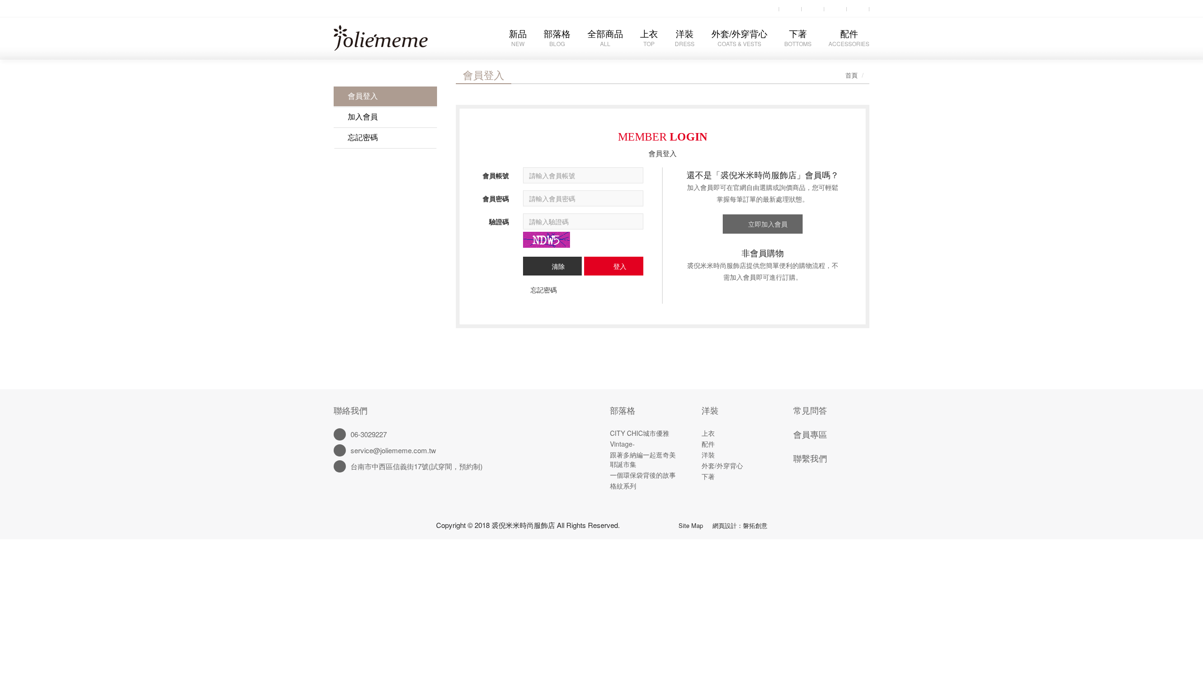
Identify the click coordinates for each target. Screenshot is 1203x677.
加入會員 (363, 116)
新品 (518, 37)
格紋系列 (623, 485)
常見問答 (810, 410)
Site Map (691, 525)
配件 (848, 37)
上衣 (649, 37)
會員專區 (810, 434)
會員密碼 (496, 198)
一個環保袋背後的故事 (643, 475)
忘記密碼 (363, 137)
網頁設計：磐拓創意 (739, 525)
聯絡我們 (350, 410)
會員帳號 (496, 175)
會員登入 (363, 95)
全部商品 (605, 37)
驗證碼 (499, 221)
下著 (798, 37)
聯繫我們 (810, 458)
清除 (558, 266)
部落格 (557, 37)
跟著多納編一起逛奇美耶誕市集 (643, 459)
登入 (619, 266)
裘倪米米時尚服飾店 (388, 41)
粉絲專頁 (649, 523)
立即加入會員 (768, 223)
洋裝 (685, 37)
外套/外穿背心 (739, 37)
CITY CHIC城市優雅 (639, 433)
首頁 (851, 75)
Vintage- (622, 444)
